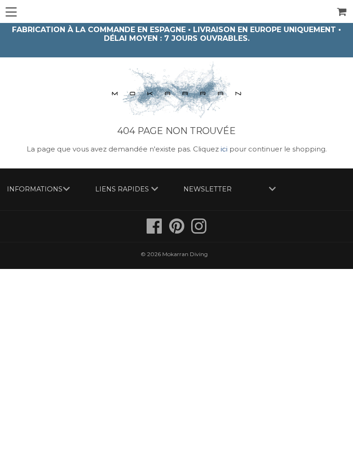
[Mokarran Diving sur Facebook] (155, 230)
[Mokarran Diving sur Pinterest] (177, 230)
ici (224, 149)
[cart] (342, 12)
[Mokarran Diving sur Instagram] (198, 230)
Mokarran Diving (185, 254)
